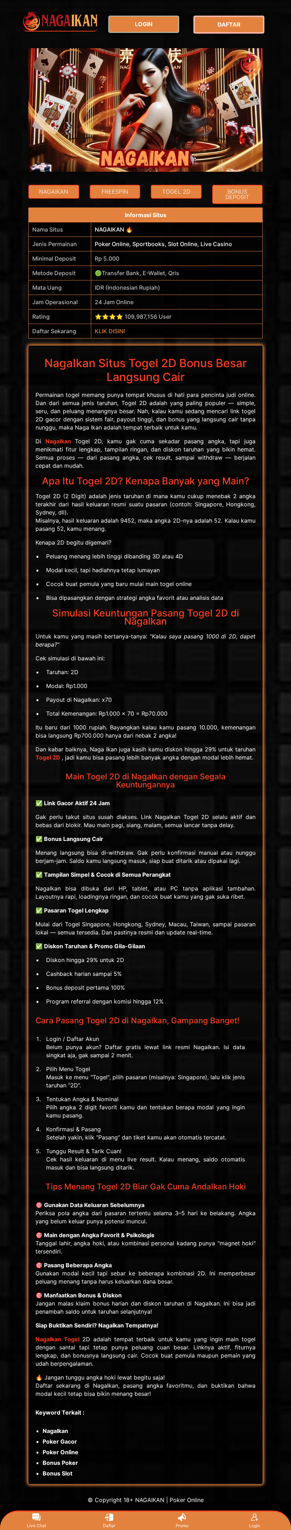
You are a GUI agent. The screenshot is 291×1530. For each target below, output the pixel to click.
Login (254, 1525)
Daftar (109, 1525)
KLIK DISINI (110, 331)
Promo (182, 1525)
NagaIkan (58, 441)
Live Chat (36, 1525)
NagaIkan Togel (57, 1339)
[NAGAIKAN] (60, 21)
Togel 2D (47, 757)
